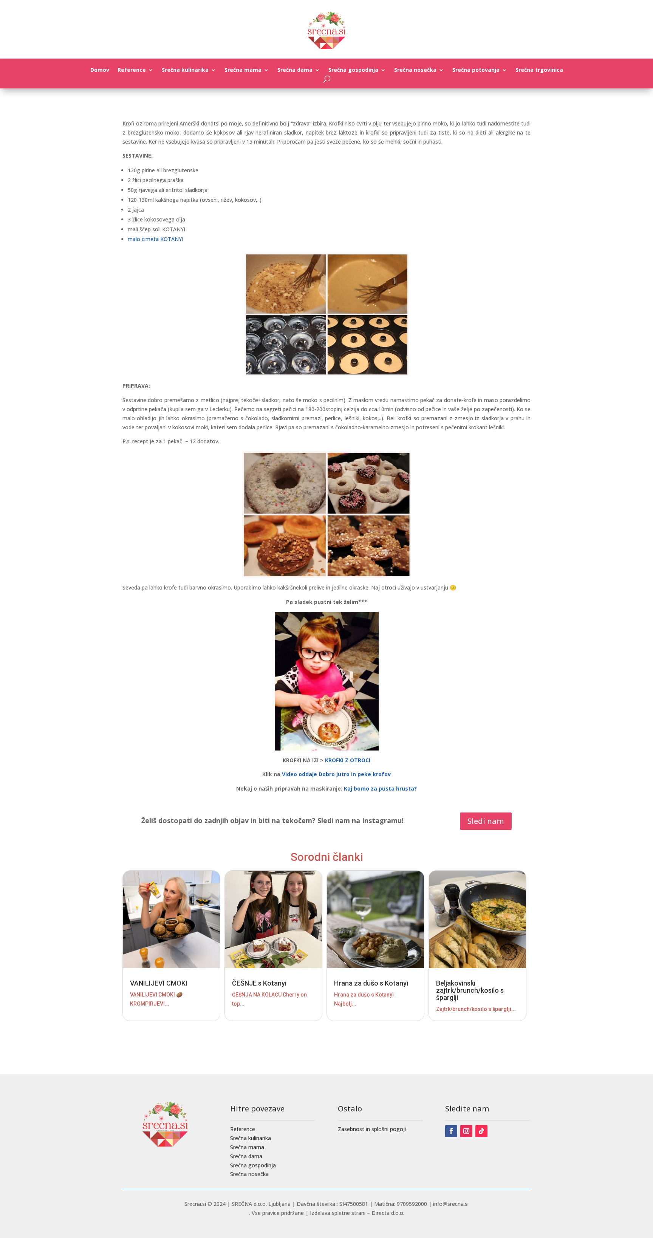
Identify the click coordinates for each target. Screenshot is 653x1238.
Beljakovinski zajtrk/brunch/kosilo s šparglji (470, 990)
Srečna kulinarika (185, 70)
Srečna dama (295, 70)
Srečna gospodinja (353, 70)
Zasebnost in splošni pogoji (372, 1129)
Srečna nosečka (415, 70)
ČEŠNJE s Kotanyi (259, 983)
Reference (132, 70)
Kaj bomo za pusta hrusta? (380, 788)
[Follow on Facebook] (451, 1131)
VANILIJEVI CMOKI (158, 983)
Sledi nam (485, 821)
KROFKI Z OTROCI (347, 760)
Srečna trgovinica (539, 70)
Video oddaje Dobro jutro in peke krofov (336, 774)
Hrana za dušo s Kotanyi (371, 983)
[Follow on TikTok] (481, 1131)
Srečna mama (243, 70)
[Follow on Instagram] (466, 1131)
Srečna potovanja (476, 70)
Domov (99, 70)
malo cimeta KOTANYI (155, 239)
